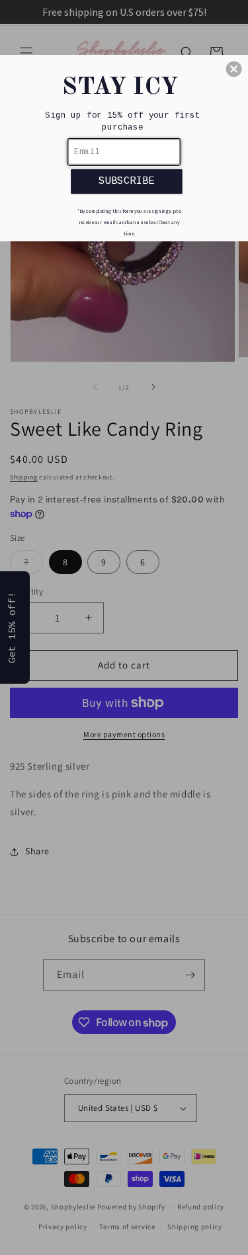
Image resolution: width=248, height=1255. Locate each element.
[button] (234, 69)
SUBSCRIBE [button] (126, 180)
